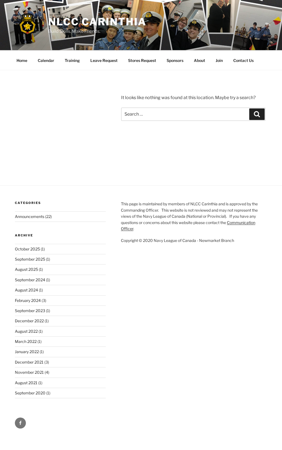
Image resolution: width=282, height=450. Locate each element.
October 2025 (27, 249)
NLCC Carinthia (97, 22)
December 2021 (29, 362)
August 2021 (26, 382)
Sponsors (175, 60)
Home (22, 60)
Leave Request (104, 60)
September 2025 (30, 259)
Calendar (46, 60)
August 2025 (26, 269)
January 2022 (27, 351)
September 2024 (30, 279)
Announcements (29, 216)
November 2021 (29, 372)
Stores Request (142, 60)
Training (72, 60)
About (199, 60)
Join (219, 60)
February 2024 (28, 300)
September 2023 (30, 310)
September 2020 (30, 393)
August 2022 (26, 331)
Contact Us (243, 60)
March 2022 (26, 341)
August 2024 (26, 290)
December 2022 (29, 320)
